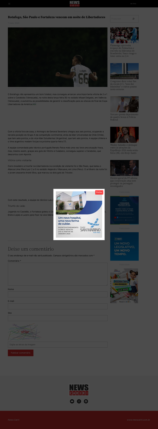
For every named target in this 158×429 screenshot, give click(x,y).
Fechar (99, 192)
